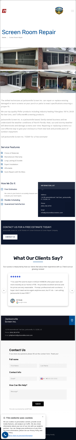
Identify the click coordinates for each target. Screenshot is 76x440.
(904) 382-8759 (14, 332)
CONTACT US (10, 237)
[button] (5, 435)
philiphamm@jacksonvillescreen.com (21, 335)
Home (4, 37)
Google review (22, 302)
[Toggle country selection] (42, 378)
